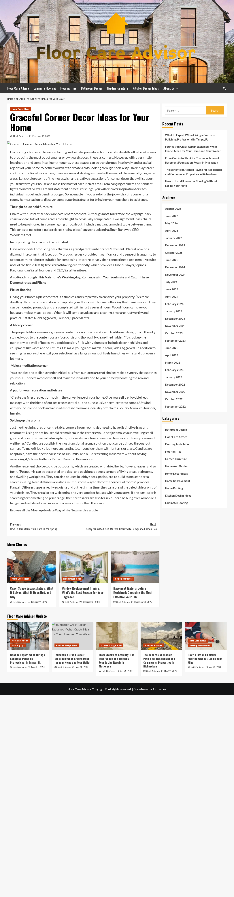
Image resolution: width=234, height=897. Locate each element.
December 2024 (175, 267)
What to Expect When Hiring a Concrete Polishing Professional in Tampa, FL (190, 137)
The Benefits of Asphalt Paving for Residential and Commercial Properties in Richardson (193, 172)
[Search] (224, 88)
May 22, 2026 (126, 670)
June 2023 (171, 347)
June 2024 (171, 289)
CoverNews (140, 689)
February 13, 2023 (41, 136)
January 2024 (173, 311)
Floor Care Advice (18, 88)
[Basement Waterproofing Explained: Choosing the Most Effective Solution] (135, 567)
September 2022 (175, 406)
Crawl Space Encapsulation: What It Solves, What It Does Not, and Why (31, 592)
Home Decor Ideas (20, 109)
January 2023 (173, 377)
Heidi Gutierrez (20, 136)
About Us (169, 88)
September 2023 (175, 340)
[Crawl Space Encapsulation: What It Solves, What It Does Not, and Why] (31, 567)
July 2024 (171, 281)
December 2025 (175, 245)
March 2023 (172, 362)
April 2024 (171, 296)
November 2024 (175, 274)
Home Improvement (177, 480)
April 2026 (171, 230)
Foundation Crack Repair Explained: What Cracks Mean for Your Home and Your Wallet (193, 149)
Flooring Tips (68, 88)
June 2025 (171, 259)
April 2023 (171, 355)
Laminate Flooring (44, 88)
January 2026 (173, 237)
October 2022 (174, 399)
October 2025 (174, 252)
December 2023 (175, 318)
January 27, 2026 (39, 601)
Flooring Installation (177, 444)
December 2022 (175, 384)
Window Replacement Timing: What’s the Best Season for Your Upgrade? (82, 592)
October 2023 (174, 333)
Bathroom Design (91, 88)
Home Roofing (174, 488)
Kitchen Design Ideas (146, 88)
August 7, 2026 (38, 667)
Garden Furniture (117, 88)
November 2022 (175, 391)
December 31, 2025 (91, 601)
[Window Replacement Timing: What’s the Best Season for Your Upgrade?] (83, 567)
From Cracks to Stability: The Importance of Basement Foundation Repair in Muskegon (192, 160)
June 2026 (171, 215)
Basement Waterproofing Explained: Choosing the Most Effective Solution (132, 592)
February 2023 (174, 369)
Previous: (33, 526)
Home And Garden (176, 466)
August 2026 (173, 208)
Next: (121, 526)
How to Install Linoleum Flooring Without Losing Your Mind (191, 183)
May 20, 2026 (215, 667)
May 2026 (171, 223)
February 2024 (174, 303)
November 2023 (175, 325)
